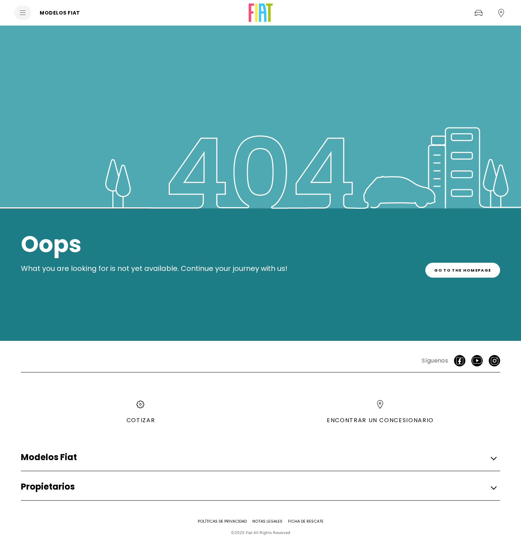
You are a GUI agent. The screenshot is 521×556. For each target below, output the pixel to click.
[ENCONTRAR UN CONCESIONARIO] (501, 12)
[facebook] (459, 360)
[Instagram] (494, 360)
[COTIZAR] (478, 12)
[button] (258, 457)
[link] (462, 270)
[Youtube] (477, 360)
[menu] (22, 13)
